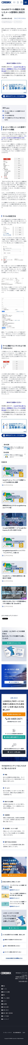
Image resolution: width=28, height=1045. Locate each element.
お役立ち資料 (6, 1007)
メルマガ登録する (15, 682)
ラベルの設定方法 (9, 115)
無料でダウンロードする (15, 643)
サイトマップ (6, 1019)
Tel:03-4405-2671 (23, 981)
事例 (4, 995)
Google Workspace (7, 21)
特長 (4, 986)
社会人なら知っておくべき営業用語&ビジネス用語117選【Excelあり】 (14, 602)
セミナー (5, 1001)
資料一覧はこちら (15, 928)
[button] (25, 2)
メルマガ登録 (6, 1016)
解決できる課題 (6, 992)
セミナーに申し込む (15, 752)
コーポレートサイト (7, 1032)
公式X (24, 1032)
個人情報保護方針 (17, 1032)
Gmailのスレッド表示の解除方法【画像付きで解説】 (14, 577)
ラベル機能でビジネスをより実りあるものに (15, 119)
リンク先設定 (14, 778)
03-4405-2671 (15, 718)
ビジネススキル (21, 18)
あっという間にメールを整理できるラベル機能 (15, 112)
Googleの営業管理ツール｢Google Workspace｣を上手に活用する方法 (14, 529)
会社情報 (5, 1004)
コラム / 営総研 (6, 998)
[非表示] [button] (7, 108)
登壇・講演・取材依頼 (8, 1013)
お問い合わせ (6, 1010)
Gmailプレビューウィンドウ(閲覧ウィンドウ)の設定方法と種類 (14, 481)
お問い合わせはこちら (15, 714)
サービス (5, 989)
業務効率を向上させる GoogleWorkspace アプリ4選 (14, 506)
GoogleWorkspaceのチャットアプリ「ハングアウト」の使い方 (14, 551)
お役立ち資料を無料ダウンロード (15, 737)
